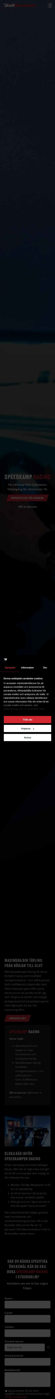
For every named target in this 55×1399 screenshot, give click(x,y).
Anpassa (25, 728)
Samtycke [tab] (10, 667)
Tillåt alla (27, 719)
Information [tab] (27, 667)
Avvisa (27, 737)
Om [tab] (45, 667)
